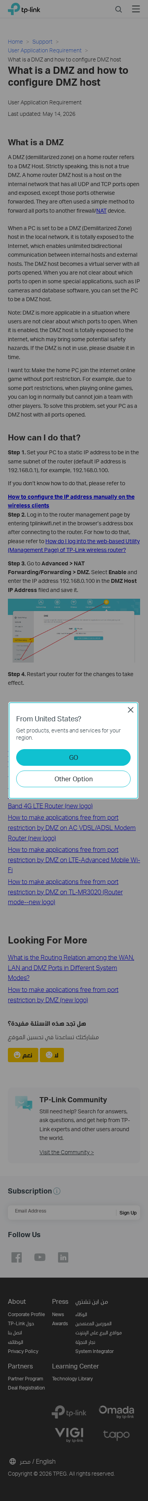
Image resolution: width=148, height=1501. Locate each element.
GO (73, 757)
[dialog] (74, 750)
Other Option (73, 779)
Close (130, 710)
